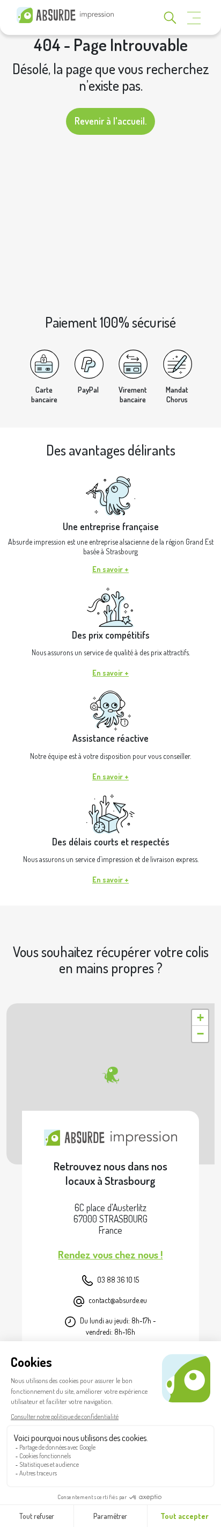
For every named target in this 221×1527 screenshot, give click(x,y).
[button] (110, 1075)
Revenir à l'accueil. (110, 121)
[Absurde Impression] (67, 15)
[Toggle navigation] (194, 18)
